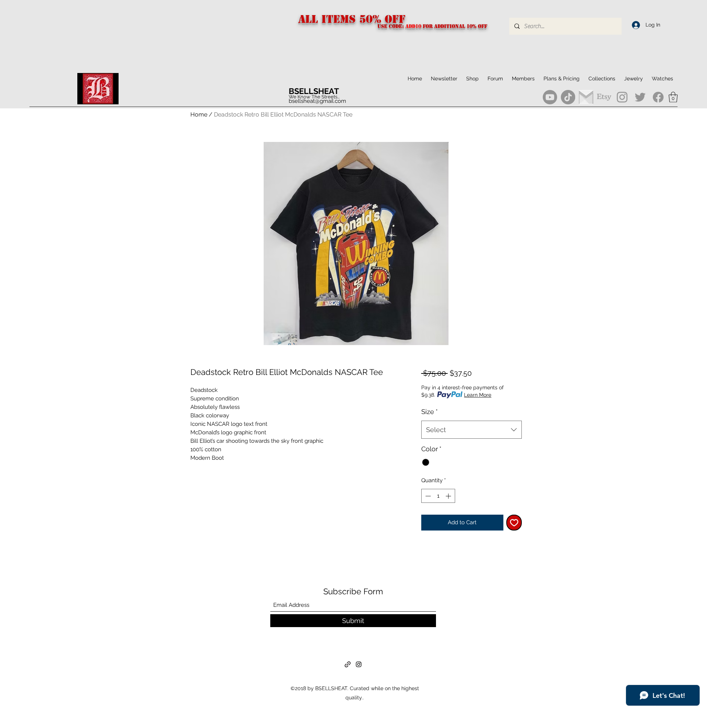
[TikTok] (568, 97)
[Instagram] (622, 97)
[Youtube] (550, 97)
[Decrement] (427, 496)
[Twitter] (640, 97)
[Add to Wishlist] (514, 523)
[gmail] (586, 97)
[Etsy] (604, 97)
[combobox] (471, 430)
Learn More (477, 395)
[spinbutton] (438, 496)
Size (429, 411)
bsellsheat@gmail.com (317, 101)
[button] (602, 78)
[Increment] (449, 496)
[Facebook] (658, 97)
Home (198, 114)
